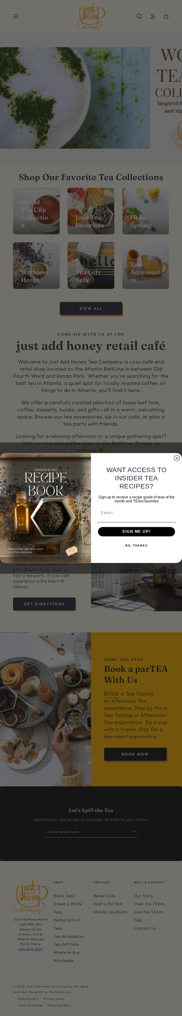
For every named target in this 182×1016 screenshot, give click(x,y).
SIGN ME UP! (136, 531)
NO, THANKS (136, 545)
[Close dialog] (177, 458)
